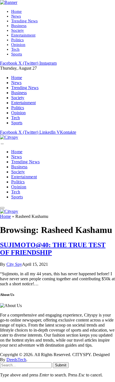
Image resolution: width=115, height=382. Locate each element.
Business (19, 25)
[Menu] (2, 143)
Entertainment (23, 35)
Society (17, 30)
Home (16, 11)
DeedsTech (16, 359)
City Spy (14, 264)
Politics (17, 40)
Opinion (18, 44)
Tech (15, 49)
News (16, 16)
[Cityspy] (9, 137)
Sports (16, 54)
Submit (60, 365)
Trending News (24, 21)
